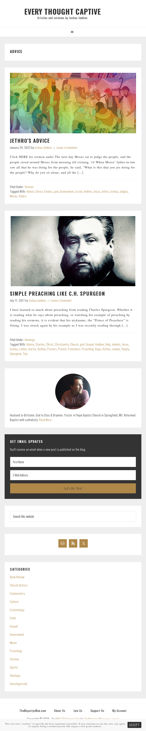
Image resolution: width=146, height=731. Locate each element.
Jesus (97, 191)
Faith (13, 618)
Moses (14, 196)
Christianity (62, 344)
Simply (125, 349)
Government (67, 191)
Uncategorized (18, 684)
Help (108, 344)
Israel (78, 191)
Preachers (74, 349)
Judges (124, 191)
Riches (107, 349)
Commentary (17, 593)
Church (74, 344)
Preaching (88, 349)
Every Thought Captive (62, 11)
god (56, 191)
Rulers (23, 196)
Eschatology (17, 610)
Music (13, 643)
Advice (30, 191)
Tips (25, 353)
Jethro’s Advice (30, 140)
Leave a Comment (67, 147)
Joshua (114, 191)
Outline (42, 349)
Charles (40, 344)
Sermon (29, 187)
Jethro (105, 191)
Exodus (48, 191)
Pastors (52, 349)
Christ (39, 191)
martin (32, 349)
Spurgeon (15, 353)
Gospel (90, 344)
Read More (45, 420)
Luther (23, 349)
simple (116, 349)
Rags (98, 349)
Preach (62, 349)
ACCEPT (134, 725)
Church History (19, 585)
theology (30, 340)
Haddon (99, 344)
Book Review (17, 577)
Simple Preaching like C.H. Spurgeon (57, 293)
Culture (14, 602)
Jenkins (88, 191)
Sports (14, 667)
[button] (73, 32)
